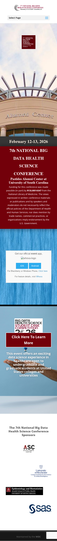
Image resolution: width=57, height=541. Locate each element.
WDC (38, 536)
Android (35, 266)
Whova (39, 276)
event (34, 253)
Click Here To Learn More (28, 339)
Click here (43, 271)
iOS (22, 266)
